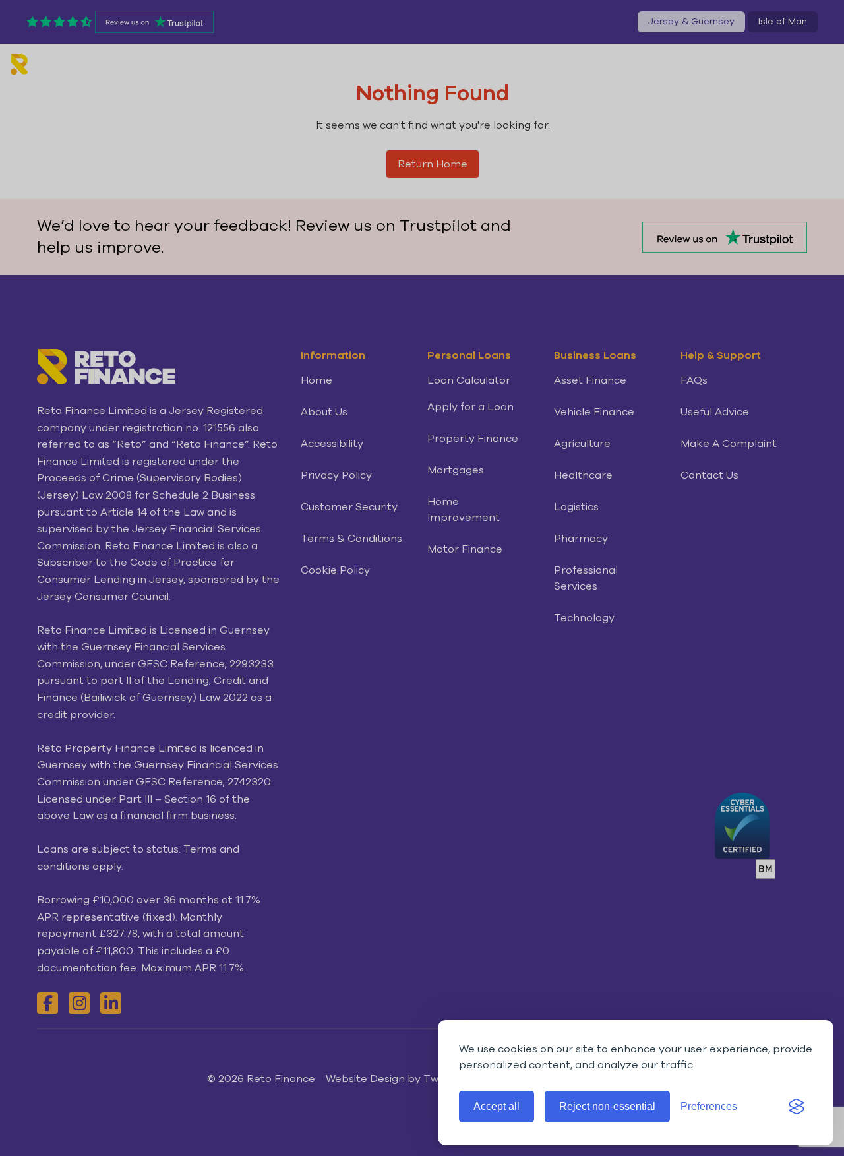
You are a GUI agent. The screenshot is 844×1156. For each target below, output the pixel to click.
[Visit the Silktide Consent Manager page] (796, 1106)
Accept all (496, 1106)
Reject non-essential (607, 1106)
